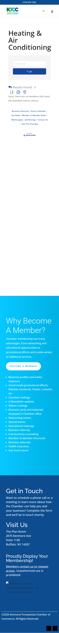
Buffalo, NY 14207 (18, 544)
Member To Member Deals (34, 115)
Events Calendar (38, 111)
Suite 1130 (13, 540)
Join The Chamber (30, 124)
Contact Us (43, 119)
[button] (10, 87)
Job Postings (30, 119)
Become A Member (23, 366)
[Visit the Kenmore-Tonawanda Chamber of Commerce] (25, 592)
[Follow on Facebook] (48, 628)
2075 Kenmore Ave (18, 536)
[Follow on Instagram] (55, 628)
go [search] (30, 71)
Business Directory (20, 111)
